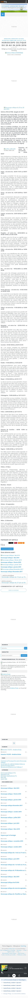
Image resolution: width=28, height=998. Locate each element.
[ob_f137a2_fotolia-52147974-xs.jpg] (9, 149)
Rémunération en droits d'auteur (9, 953)
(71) (9, 776)
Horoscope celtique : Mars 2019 (10, 829)
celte (24, 40)
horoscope (7, 38)
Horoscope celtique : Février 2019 (11, 794)
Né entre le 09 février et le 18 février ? (12, 767)
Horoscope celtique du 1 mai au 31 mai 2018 (14, 852)
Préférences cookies (21, 954)
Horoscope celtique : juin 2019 (10, 823)
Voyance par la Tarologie (8, 835)
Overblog (23, 946)
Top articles (19, 950)
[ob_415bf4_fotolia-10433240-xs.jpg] (14, 109)
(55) (3, 777)
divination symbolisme (9, 40)
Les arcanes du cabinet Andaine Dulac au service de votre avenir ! (13, 764)
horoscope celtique (17, 38)
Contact (25, 950)
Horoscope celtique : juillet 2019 (10, 817)
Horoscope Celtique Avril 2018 (10, 882)
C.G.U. (17, 951)
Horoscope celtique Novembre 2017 (11, 805)
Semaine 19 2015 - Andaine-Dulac (11, 754)
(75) (5, 774)
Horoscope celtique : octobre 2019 (11, 812)
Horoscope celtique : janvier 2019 (11, 800)
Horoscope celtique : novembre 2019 (12, 841)
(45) (4, 779)
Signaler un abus (11, 951)
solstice (19, 40)
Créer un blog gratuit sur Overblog (7, 950)
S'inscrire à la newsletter (7, 549)
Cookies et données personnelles (8, 954)
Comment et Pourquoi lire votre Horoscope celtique (13, 761)
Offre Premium (21, 953)
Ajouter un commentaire (14, 590)
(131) (8, 773)
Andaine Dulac (14, 688)
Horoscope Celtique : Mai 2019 (10, 788)
